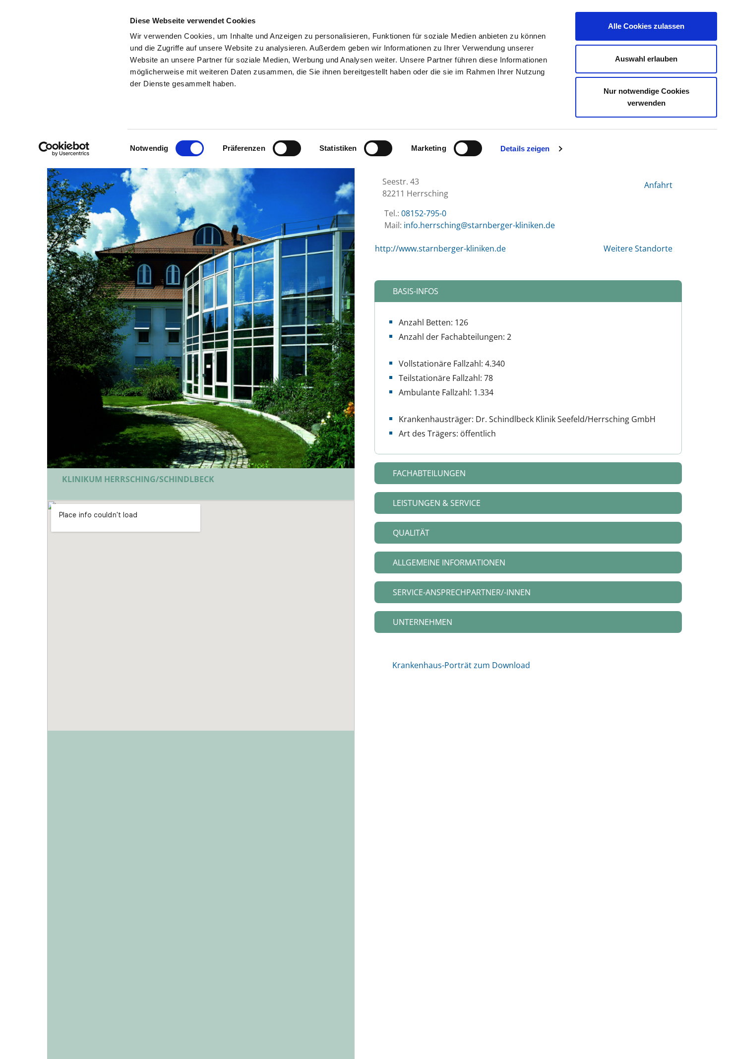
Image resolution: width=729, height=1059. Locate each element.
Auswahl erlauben (646, 59)
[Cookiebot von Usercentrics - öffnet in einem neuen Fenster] (64, 148)
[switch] (287, 148)
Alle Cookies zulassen (646, 26)
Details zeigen (524, 148)
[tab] (528, 291)
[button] (528, 291)
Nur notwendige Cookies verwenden (646, 97)
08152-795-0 (423, 213)
